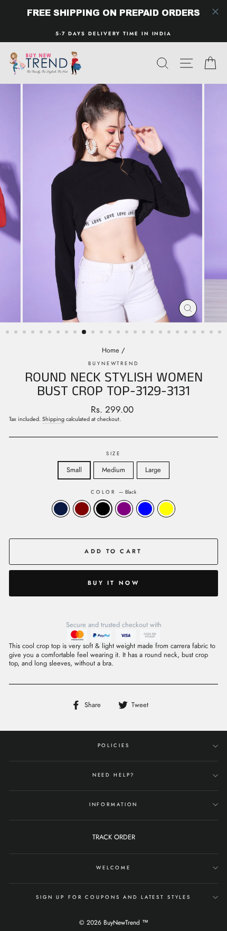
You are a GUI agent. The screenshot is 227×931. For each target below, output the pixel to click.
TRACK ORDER (113, 837)
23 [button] (195, 333)
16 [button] (136, 333)
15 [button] (127, 333)
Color (113, 492)
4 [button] (33, 333)
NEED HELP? (113, 775)
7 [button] (59, 333)
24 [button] (203, 333)
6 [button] (50, 333)
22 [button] (187, 333)
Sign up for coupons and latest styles (113, 897)
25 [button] (212, 333)
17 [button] (144, 333)
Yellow (166, 509)
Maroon (81, 509)
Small (74, 470)
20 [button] (170, 333)
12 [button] (102, 333)
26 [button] (220, 333)
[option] (113, 34)
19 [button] (161, 333)
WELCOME (113, 867)
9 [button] (76, 333)
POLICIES (114, 745)
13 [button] (111, 333)
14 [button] (119, 333)
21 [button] (178, 333)
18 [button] (153, 333)
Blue (145, 509)
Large (153, 470)
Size (113, 453)
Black (102, 509)
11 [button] (94, 333)
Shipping (53, 419)
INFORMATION (113, 804)
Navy (60, 509)
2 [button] (17, 333)
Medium (113, 470)
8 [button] (67, 333)
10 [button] (84, 332)
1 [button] (8, 333)
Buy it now (113, 583)
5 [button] (42, 333)
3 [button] (25, 333)
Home (110, 350)
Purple (124, 509)
